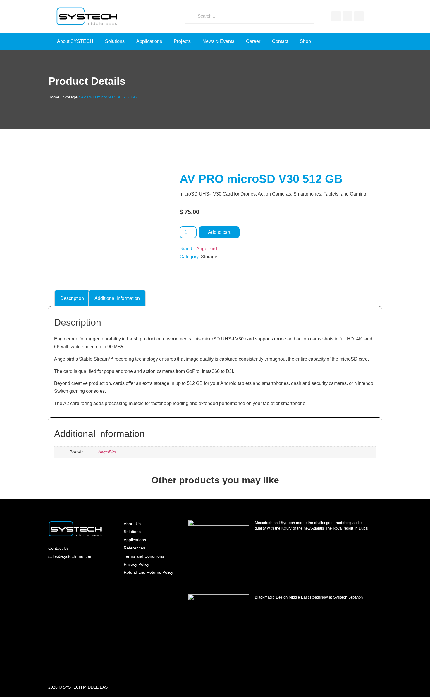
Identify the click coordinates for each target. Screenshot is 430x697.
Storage (70, 97)
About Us (132, 523)
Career (253, 41)
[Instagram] (347, 16)
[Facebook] (336, 16)
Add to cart (219, 232)
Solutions (115, 41)
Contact (280, 41)
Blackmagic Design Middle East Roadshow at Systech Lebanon (309, 597)
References (134, 548)
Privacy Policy (136, 564)
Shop (305, 41)
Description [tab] (72, 298)
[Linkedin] (359, 16)
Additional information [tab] (117, 298)
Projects (182, 41)
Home (53, 97)
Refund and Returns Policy (148, 572)
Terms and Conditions (144, 556)
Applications (149, 41)
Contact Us (58, 548)
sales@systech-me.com (70, 556)
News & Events (218, 41)
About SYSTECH (75, 41)
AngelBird (206, 248)
